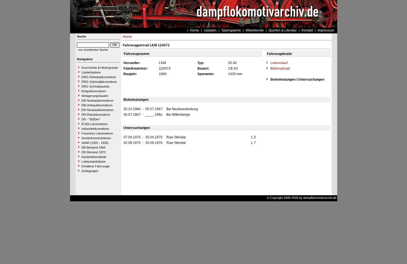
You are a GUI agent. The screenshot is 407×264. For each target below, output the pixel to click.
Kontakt (307, 30)
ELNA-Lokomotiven (94, 124)
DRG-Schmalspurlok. (95, 86)
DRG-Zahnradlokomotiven (99, 81)
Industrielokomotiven (95, 128)
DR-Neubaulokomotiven (97, 110)
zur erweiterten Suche (93, 49)
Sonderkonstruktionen (96, 138)
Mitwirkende (255, 30)
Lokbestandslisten (93, 161)
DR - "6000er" (90, 119)
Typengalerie (231, 30)
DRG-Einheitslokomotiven (98, 77)
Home (194, 30)
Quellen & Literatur (283, 30)
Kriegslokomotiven (93, 91)
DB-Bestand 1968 (93, 147)
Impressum (326, 30)
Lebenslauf (278, 63)
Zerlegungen (89, 171)
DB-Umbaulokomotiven (96, 105)
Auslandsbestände (93, 157)
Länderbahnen (91, 72)
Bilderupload (280, 68)
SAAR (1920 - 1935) (95, 142)
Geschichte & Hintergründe (99, 67)
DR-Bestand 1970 (93, 152)
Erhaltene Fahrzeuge (95, 166)
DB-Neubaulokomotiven (97, 100)
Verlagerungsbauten (94, 95)
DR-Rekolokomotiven (95, 114)
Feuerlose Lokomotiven (97, 133)
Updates (210, 30)
